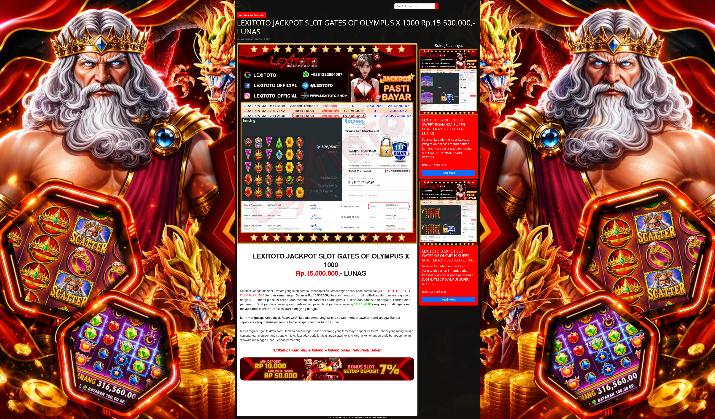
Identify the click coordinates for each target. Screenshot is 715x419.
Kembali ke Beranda (251, 15)
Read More (448, 173)
